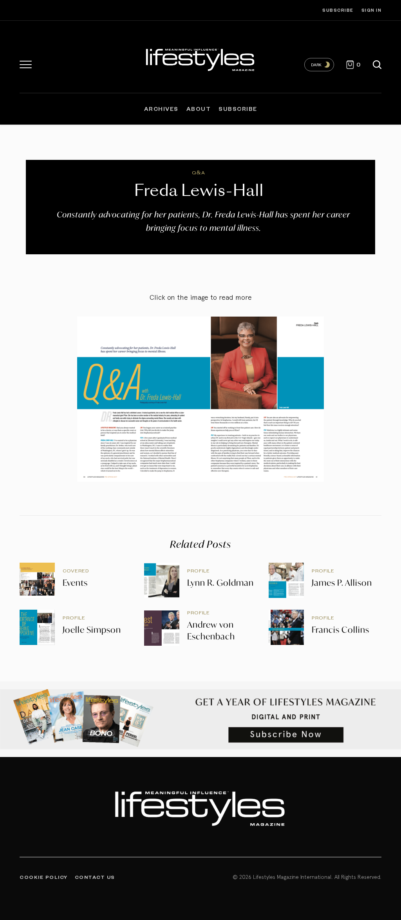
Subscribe (338, 10)
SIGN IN (371, 10)
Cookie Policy (44, 877)
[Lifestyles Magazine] (200, 58)
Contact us (95, 877)
